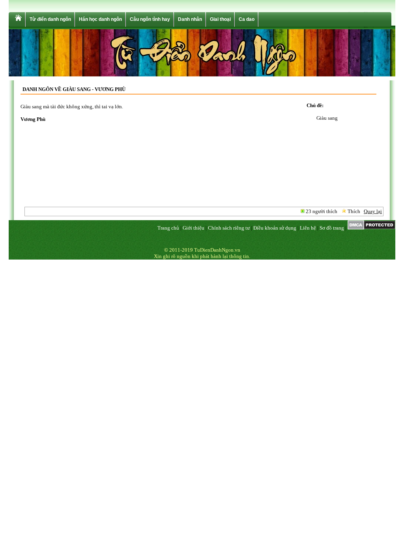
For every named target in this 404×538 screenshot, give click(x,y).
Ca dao (246, 19)
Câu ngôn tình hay (150, 19)
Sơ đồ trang (332, 228)
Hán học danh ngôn (100, 19)
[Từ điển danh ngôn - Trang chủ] (18, 19)
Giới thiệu (193, 228)
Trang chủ (168, 228)
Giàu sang (327, 118)
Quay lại (373, 211)
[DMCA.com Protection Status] (371, 228)
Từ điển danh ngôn (50, 19)
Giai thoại (220, 19)
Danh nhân (190, 19)
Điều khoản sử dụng (274, 228)
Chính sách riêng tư (229, 228)
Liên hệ (308, 228)
